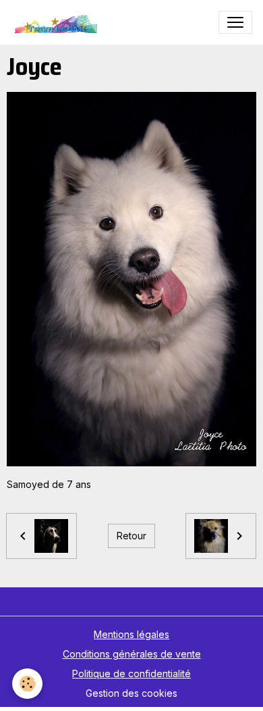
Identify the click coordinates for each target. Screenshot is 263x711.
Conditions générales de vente (132, 654)
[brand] (57, 22)
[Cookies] (27, 683)
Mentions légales (131, 634)
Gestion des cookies (131, 693)
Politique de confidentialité (131, 673)
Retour (131, 535)
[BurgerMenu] (235, 22)
